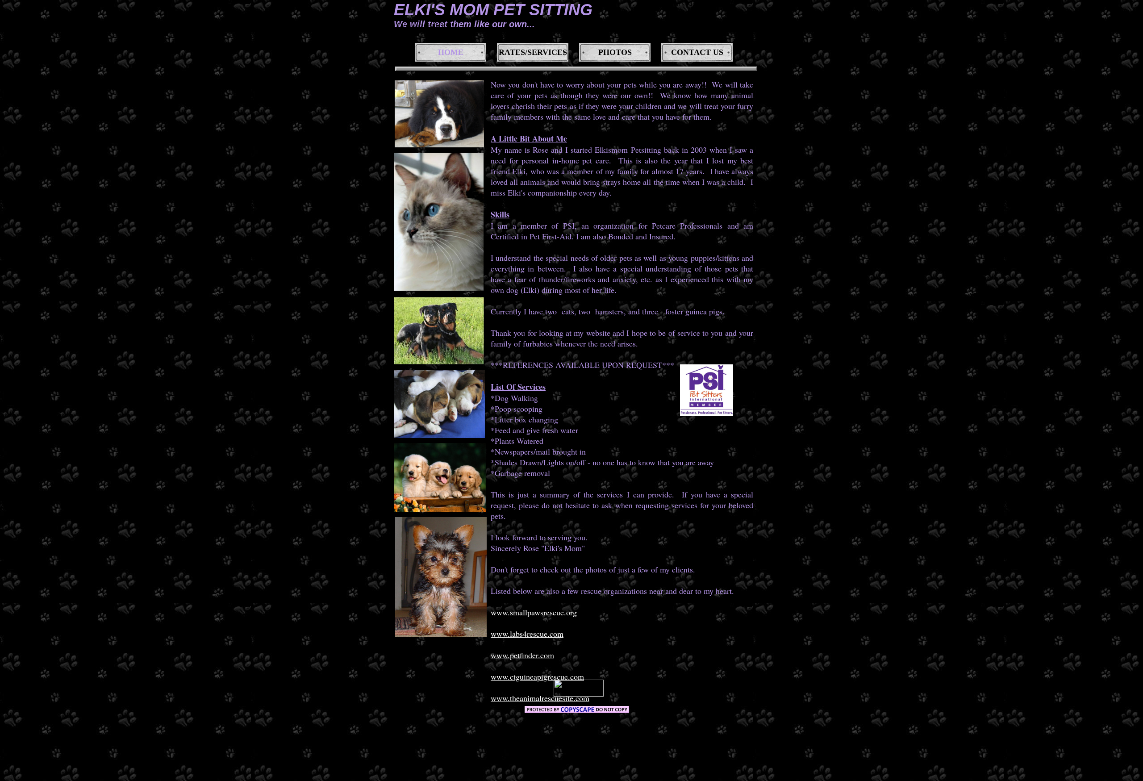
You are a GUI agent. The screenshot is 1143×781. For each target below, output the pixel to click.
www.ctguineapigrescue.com (537, 676)
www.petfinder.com (522, 655)
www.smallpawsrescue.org (534, 612)
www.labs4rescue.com (527, 633)
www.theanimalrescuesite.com (540, 698)
